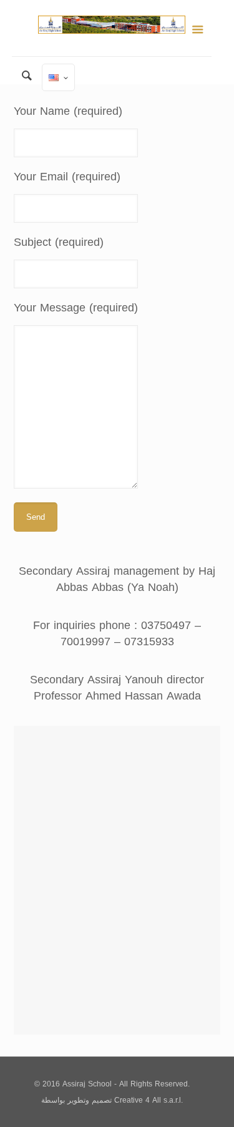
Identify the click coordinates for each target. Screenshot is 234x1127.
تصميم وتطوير (89, 1100)
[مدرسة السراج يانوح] (112, 28)
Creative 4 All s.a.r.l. (148, 1100)
